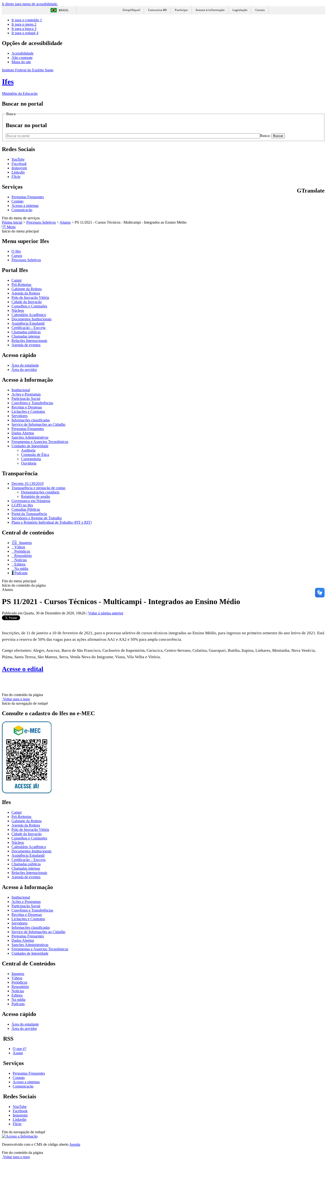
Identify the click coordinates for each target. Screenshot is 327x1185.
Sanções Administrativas (29, 437)
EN (305, 201)
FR (311, 201)
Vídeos (19, 547)
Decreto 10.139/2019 (27, 484)
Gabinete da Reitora (26, 289)
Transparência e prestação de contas (38, 488)
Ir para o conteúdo (26, 20)
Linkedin (19, 1119)
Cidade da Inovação (26, 302)
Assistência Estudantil (28, 323)
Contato (17, 201)
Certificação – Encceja (28, 328)
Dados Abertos (22, 433)
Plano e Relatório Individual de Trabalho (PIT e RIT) (51, 522)
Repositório (22, 556)
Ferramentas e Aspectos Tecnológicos (39, 442)
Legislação (239, 10)
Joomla (74, 1144)
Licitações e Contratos (28, 411)
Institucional (20, 390)
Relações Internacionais (29, 341)
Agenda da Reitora (25, 293)
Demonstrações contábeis (40, 492)
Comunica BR (157, 10)
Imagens (25, 543)
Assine (18, 1053)
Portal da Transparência (29, 514)
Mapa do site (21, 62)
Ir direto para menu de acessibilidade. (30, 4)
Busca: (265, 136)
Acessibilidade (22, 53)
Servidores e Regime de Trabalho (36, 518)
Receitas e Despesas (26, 407)
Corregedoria (31, 459)
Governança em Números (30, 501)
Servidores (19, 416)
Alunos (65, 222)
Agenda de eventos (25, 345)
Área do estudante (25, 365)
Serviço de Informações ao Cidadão (38, 424)
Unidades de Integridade (29, 446)
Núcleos (17, 310)
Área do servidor (24, 370)
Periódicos (21, 551)
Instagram (20, 1115)
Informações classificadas (30, 420)
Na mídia (20, 569)
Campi (16, 280)
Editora (19, 564)
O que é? (19, 1049)
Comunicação (21, 210)
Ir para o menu (23, 24)
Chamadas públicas (26, 332)
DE (317, 201)
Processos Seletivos (41, 222)
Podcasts (20, 573)
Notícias (20, 560)
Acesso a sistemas (25, 206)
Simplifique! (131, 10)
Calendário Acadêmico (28, 315)
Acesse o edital (22, 669)
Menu (11, 227)
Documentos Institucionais (31, 319)
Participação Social (25, 399)
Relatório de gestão (35, 496)
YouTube (20, 1107)
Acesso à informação (210, 10)
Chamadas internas (25, 336)
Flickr (17, 1124)
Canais (260, 10)
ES (323, 201)
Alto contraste (22, 58)
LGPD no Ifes (22, 505)
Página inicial (12, 222)
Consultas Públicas (25, 509)
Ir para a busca (23, 29)
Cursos (16, 256)
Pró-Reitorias (21, 285)
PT (299, 201)
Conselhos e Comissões (29, 306)
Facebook (20, 1111)
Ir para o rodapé (24, 33)
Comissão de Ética (35, 455)
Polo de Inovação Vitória (30, 297)
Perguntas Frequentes (27, 197)
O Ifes (16, 251)
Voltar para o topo (16, 699)
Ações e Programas (26, 394)
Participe (181, 10)
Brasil (64, 10)
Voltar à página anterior (105, 613)
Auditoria (28, 450)
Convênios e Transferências (32, 403)
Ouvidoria (28, 463)
